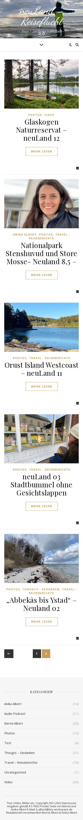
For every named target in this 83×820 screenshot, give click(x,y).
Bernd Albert (13, 723)
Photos (35, 115)
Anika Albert (25, 234)
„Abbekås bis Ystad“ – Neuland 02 (41, 604)
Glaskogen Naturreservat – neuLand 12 (41, 129)
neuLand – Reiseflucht (41, 15)
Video (49, 115)
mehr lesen (41, 151)
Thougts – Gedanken (19, 752)
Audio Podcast (14, 713)
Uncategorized (15, 772)
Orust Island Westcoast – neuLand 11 (41, 368)
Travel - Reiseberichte (49, 236)
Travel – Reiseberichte (20, 762)
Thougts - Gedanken (41, 589)
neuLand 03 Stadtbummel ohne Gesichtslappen (42, 484)
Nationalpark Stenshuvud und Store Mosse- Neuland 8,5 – (41, 253)
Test (7, 743)
